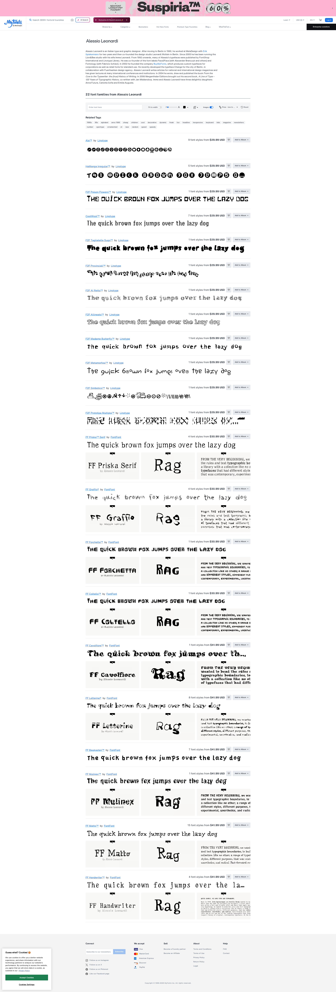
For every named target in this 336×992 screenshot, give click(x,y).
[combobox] (58, 20)
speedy (153, 127)
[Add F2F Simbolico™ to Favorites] (228, 387)
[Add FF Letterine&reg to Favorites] (228, 697)
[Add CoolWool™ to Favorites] (228, 215)
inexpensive (198, 123)
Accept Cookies (27, 977)
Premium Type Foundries (187, 27)
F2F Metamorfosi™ (97, 363)
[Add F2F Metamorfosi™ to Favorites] (228, 362)
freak (171, 123)
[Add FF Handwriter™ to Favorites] (228, 876)
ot (121, 127)
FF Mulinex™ (93, 774)
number (90, 127)
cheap (125, 123)
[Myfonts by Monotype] (13, 23)
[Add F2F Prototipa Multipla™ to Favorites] (228, 412)
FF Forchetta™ (94, 542)
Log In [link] (329, 20)
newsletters (239, 123)
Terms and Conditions (202, 949)
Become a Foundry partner (175, 949)
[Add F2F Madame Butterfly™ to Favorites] (228, 338)
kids (218, 123)
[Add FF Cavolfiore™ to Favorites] (228, 644)
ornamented (112, 127)
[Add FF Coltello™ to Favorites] (228, 593)
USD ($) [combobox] (299, 20)
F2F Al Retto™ (94, 290)
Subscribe (119, 951)
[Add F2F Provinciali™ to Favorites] (228, 265)
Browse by (107, 27)
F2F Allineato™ (95, 314)
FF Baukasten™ (95, 750)
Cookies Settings (27, 984)
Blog (207, 27)
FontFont (116, 437)
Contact (226, 953)
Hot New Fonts (162, 27)
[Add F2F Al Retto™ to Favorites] (228, 289)
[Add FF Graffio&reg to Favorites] (228, 488)
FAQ (225, 949)
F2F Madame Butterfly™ (100, 339)
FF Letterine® (93, 698)
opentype (100, 127)
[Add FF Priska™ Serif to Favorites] (228, 436)
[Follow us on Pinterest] (88, 969)
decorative (152, 123)
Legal (195, 966)
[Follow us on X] (88, 965)
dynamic (163, 123)
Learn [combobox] (286, 20)
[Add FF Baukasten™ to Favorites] (228, 749)
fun (178, 123)
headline (186, 123)
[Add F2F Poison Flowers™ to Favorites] (228, 191)
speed (143, 127)
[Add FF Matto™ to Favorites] (228, 825)
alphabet (104, 123)
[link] (30, 20)
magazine (227, 123)
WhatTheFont (224, 27)
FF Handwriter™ (95, 877)
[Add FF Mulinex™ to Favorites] (228, 773)
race (127, 127)
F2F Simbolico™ (95, 388)
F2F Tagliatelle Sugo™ (99, 240)
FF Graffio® (92, 489)
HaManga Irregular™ (98, 166)
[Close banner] (126, 20)
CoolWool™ (93, 216)
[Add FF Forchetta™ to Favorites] (228, 541)
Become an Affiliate (172, 953)
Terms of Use (198, 953)
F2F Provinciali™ (96, 266)
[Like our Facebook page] (88, 974)
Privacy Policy (198, 957)
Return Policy (198, 962)
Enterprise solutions (321, 27)
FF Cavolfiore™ (95, 645)
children (134, 123)
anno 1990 (115, 123)
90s (96, 123)
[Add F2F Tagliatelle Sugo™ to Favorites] (228, 239)
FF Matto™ (92, 826)
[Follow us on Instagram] (88, 960)
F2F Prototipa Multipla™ (100, 413)
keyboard (210, 123)
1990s (89, 123)
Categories (124, 27)
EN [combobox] (311, 20)
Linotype (103, 140)
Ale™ (89, 140)
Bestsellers (143, 27)
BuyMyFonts (160, 63)
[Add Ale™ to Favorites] (228, 139)
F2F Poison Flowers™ (98, 192)
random (135, 127)
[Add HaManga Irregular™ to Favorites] (228, 165)
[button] (332, 8)
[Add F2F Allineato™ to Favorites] (228, 314)
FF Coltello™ (93, 594)
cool (143, 123)
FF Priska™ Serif (95, 437)
